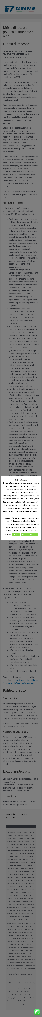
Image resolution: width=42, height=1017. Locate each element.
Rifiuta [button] (24, 534)
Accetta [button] (16, 534)
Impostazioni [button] (33, 534)
